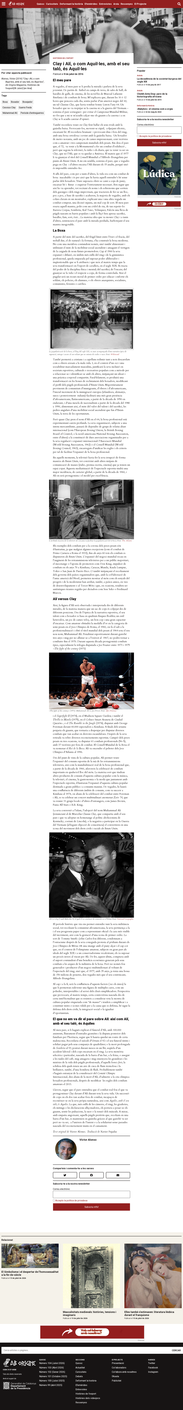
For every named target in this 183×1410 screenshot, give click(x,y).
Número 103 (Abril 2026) (51, 1367)
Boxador (15, 102)
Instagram (153, 1372)
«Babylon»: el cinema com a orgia (155, 109)
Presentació (118, 1363)
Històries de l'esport (63, 58)
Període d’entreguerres (32, 113)
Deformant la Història (145, 106)
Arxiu (116, 4)
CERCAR (176, 1350)
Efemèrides (91, 4)
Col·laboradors (119, 1367)
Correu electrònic (61, 1189)
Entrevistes (105, 4)
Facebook (153, 1367)
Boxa (5, 102)
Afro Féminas (111, 710)
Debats (79, 1376)
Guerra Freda (25, 107)
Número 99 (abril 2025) (50, 1385)
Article (140, 76)
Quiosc (40, 4)
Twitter (151, 1363)
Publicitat (116, 1380)
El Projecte (140, 4)
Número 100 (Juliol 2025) (52, 1380)
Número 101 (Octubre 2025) (53, 1376)
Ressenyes (127, 4)
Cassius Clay (9, 107)
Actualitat (80, 1367)
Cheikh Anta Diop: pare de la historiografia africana (152, 95)
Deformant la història (71, 4)
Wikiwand (115, 354)
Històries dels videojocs (87, 1398)
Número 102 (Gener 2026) (52, 1372)
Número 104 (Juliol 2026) (52, 1363)
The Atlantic (127, 540)
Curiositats (52, 4)
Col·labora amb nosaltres (124, 1372)
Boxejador (27, 102)
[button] (4, 4)
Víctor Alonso (88, 1139)
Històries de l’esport (85, 1393)
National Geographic (125, 919)
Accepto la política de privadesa (71, 1200)
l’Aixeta (115, 1376)
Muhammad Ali (10, 113)
